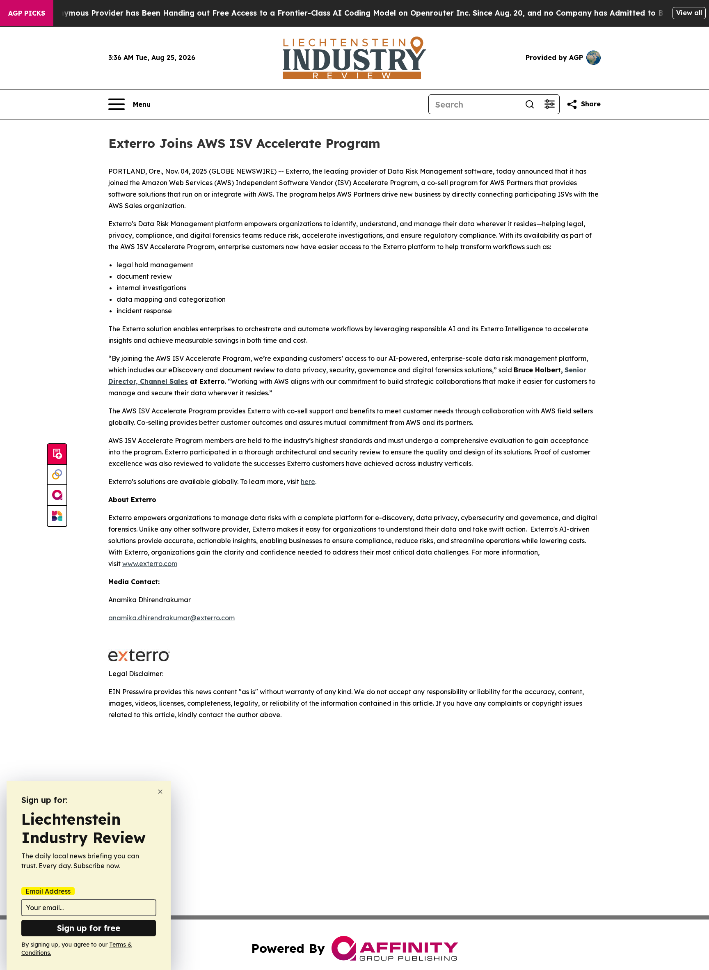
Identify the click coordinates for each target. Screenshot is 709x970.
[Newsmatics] (57, 516)
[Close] (160, 792)
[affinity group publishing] (57, 495)
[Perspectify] (57, 475)
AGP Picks (26, 13)
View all (689, 13)
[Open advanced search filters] (549, 104)
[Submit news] (57, 454)
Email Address (48, 891)
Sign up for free (88, 928)
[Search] (530, 104)
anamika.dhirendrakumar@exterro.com (171, 618)
